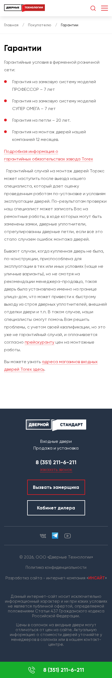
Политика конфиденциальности (56, 567)
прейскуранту (39, 342)
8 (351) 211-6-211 (63, 670)
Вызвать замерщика (56, 487)
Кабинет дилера (56, 508)
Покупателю (39, 25)
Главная (11, 25)
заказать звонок (56, 469)
